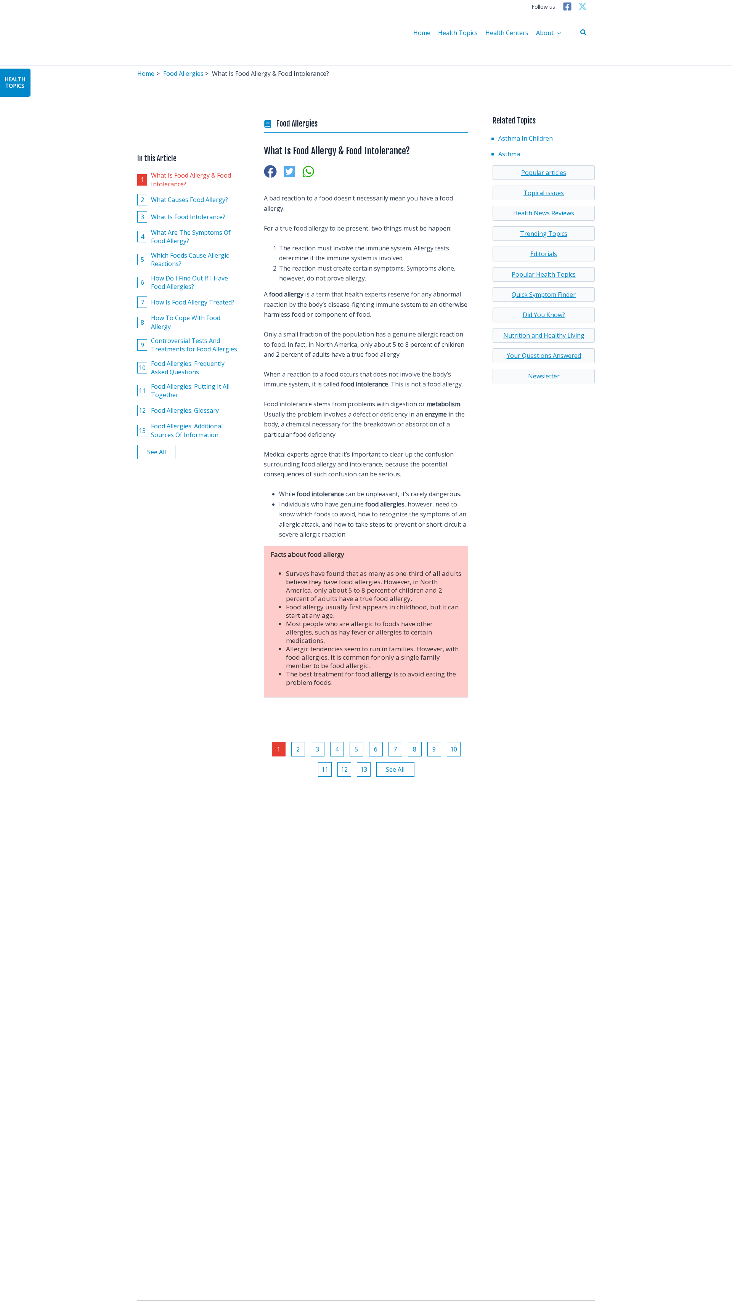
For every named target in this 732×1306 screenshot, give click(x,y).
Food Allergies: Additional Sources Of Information (181, 430)
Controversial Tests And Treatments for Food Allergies (189, 344)
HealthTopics (15, 82)
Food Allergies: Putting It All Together (184, 390)
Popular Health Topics (544, 274)
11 (324, 769)
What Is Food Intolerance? (183, 216)
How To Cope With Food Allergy (181, 322)
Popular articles (543, 172)
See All (156, 451)
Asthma (509, 154)
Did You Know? (544, 315)
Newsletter (544, 376)
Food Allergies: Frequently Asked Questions (182, 367)
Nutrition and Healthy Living (543, 335)
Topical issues (543, 193)
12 (344, 769)
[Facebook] (567, 6)
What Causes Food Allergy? (184, 199)
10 (453, 749)
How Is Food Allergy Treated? (188, 302)
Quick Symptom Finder (544, 294)
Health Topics (458, 33)
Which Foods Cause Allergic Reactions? (185, 259)
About (545, 33)
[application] (557, 33)
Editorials (543, 254)
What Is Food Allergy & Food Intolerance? (186, 179)
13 (363, 769)
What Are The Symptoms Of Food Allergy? (186, 236)
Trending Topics (543, 233)
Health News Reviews (543, 213)
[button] (583, 33)
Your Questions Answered (544, 355)
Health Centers (506, 33)
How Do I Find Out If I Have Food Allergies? (184, 282)
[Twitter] (582, 6)
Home (421, 33)
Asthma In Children (525, 138)
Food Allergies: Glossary (179, 410)
